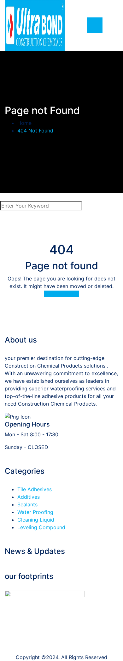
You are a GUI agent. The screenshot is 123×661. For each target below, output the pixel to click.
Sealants (27, 504)
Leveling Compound (41, 527)
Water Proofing (35, 512)
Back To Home (61, 294)
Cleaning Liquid (35, 520)
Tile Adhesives (34, 489)
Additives (28, 497)
